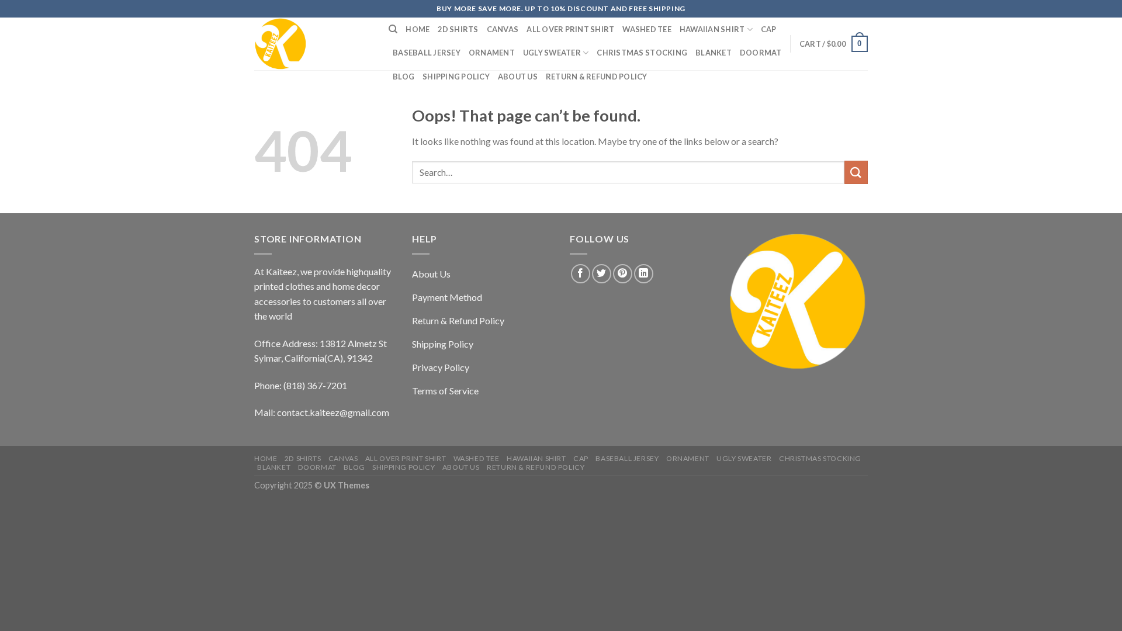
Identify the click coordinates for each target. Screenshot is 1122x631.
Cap (769, 29)
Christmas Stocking (642, 52)
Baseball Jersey (426, 52)
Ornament (492, 52)
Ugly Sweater (552, 52)
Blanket (713, 52)
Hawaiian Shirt (712, 29)
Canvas (503, 29)
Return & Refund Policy (596, 76)
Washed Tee (646, 29)
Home (418, 29)
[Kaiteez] (312, 44)
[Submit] (856, 172)
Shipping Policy (456, 76)
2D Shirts (458, 29)
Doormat (761, 52)
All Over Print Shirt (570, 29)
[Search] (393, 29)
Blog (403, 76)
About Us (518, 76)
